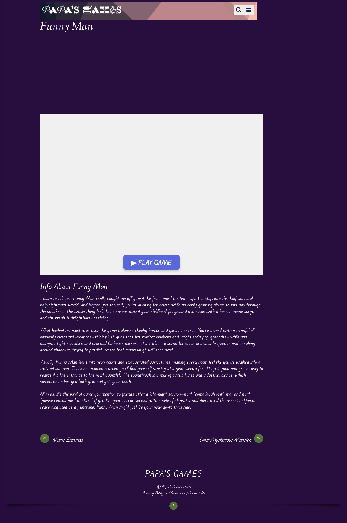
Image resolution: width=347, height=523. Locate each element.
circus (178, 375)
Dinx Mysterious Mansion (229, 439)
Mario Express (63, 439)
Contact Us (196, 492)
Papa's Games (172, 486)
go (165, 407)
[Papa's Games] (81, 10)
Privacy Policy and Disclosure (163, 492)
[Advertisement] (151, 74)
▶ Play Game (151, 262)
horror (225, 311)
